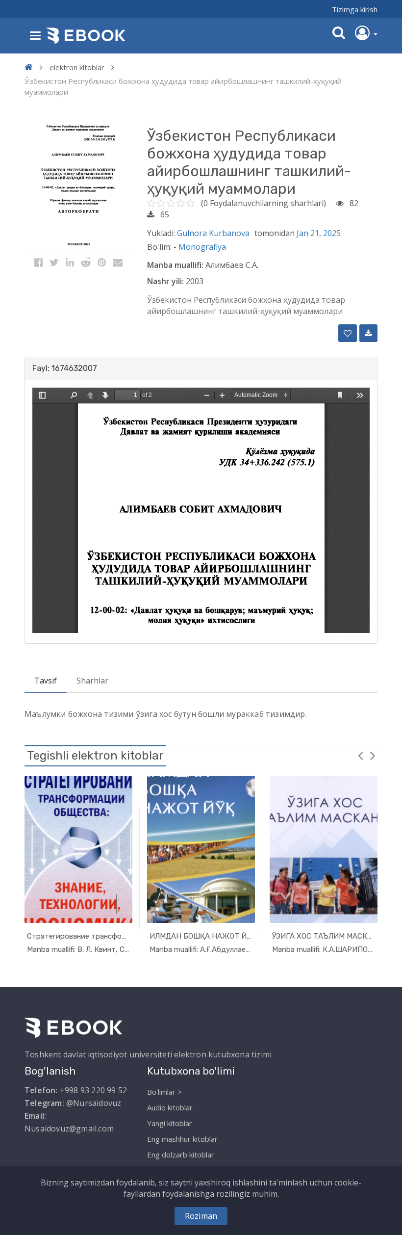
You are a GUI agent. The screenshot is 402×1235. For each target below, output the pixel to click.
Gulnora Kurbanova (213, 233)
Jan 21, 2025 (319, 233)
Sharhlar (92, 680)
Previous (360, 755)
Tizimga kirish (354, 9)
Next (372, 755)
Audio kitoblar (170, 1107)
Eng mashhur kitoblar (182, 1139)
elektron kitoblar (77, 67)
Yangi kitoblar (169, 1123)
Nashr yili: (165, 281)
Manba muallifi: (175, 265)
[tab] (201, 368)
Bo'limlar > (164, 1092)
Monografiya (202, 246)
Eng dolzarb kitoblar (180, 1154)
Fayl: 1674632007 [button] (64, 368)
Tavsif (45, 680)
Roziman (201, 1215)
